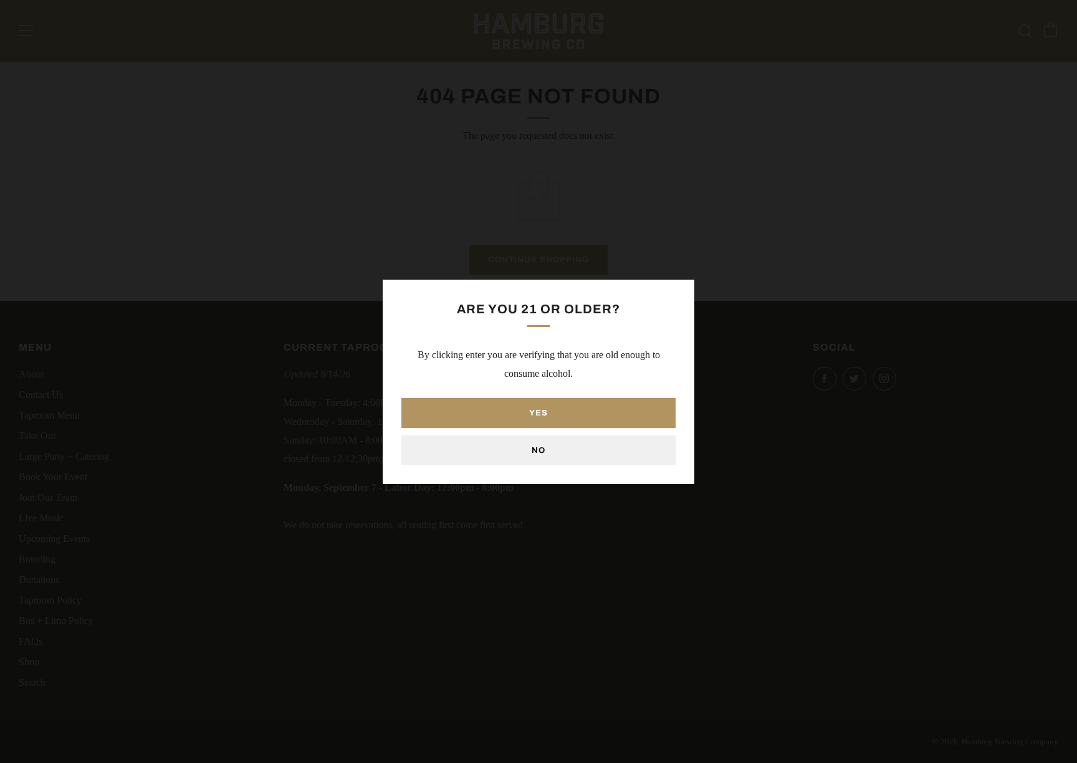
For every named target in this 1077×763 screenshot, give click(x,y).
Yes (538, 413)
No (538, 450)
